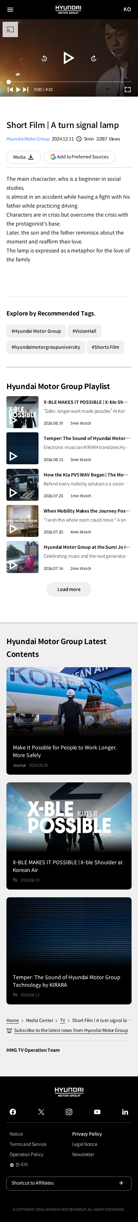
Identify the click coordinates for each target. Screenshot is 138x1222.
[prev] (10, 89)
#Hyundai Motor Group (36, 331)
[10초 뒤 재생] (44, 58)
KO (127, 9)
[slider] (69, 81)
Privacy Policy (87, 1134)
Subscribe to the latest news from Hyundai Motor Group (71, 1030)
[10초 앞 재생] (94, 58)
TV (62, 1020)
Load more (69, 589)
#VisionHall (84, 331)
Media (27, 159)
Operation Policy (26, 1154)
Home (12, 1020)
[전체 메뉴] (10, 9)
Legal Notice (85, 1144)
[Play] (69, 58)
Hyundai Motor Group (28, 139)
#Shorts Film (105, 347)
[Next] (26, 89)
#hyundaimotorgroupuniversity (46, 347)
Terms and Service (28, 1144)
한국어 (27, 1165)
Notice (16, 1134)
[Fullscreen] (128, 89)
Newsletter (83, 1154)
